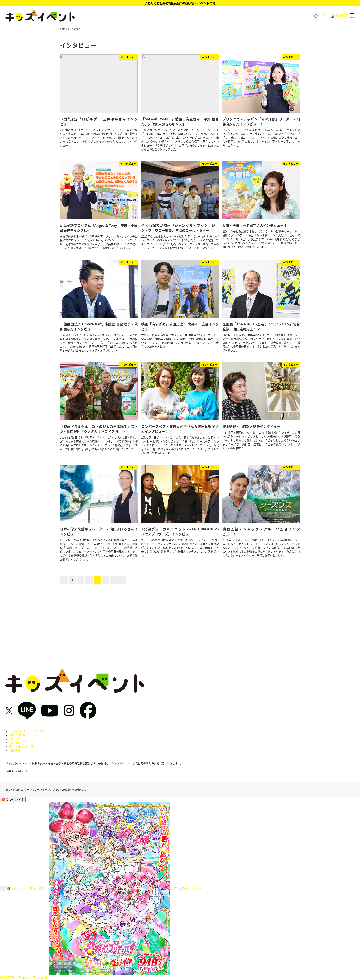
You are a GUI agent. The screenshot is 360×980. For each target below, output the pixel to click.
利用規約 (14, 743)
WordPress (79, 789)
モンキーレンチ (46, 789)
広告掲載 (14, 739)
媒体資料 (14, 750)
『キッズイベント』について (26, 731)
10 (113, 580)
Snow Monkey (14, 789)
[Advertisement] (180, 634)
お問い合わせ (17, 735)
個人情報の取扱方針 (21, 746)
